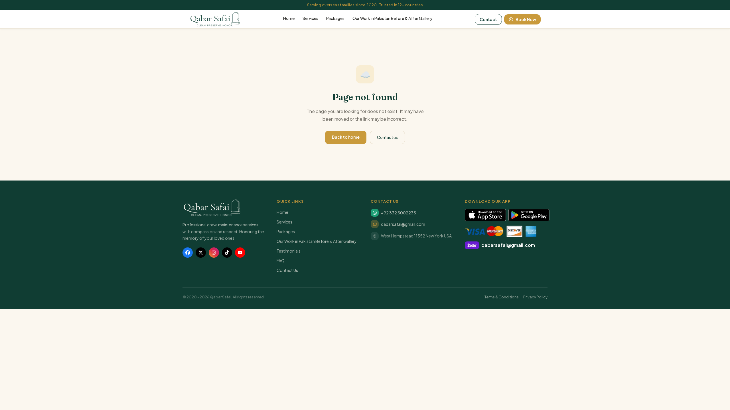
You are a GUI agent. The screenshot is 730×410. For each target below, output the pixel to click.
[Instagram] (214, 252)
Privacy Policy (535, 297)
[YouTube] (240, 252)
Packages (335, 18)
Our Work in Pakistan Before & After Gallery (392, 18)
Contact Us (287, 270)
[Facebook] (187, 252)
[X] (201, 252)
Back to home (346, 137)
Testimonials (289, 250)
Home (289, 18)
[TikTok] (227, 252)
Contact (488, 19)
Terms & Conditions (501, 297)
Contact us (387, 137)
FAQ (281, 260)
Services (310, 18)
